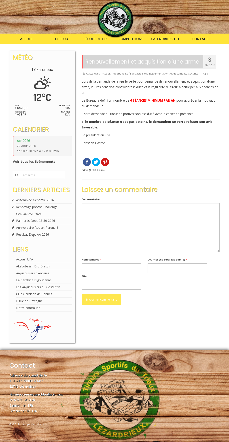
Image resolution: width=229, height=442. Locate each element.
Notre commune (28, 308)
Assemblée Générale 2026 (35, 200)
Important (118, 73)
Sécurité (193, 73)
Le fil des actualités (136, 73)
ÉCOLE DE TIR (96, 38)
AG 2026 (23, 140)
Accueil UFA (24, 259)
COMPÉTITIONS (131, 38)
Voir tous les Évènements (34, 161)
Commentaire (91, 199)
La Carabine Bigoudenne (34, 280)
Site (84, 276)
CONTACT (200, 38)
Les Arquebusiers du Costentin (38, 287)
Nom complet (91, 259)
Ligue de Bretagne (29, 301)
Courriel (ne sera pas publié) (167, 259)
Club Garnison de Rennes (34, 294)
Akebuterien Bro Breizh (33, 266)
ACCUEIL (26, 38)
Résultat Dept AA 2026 (32, 234)
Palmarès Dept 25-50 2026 (35, 220)
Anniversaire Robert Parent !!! (37, 227)
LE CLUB (61, 38)
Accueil (106, 73)
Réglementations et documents (168, 73)
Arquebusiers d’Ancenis (32, 273)
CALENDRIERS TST (165, 38)
